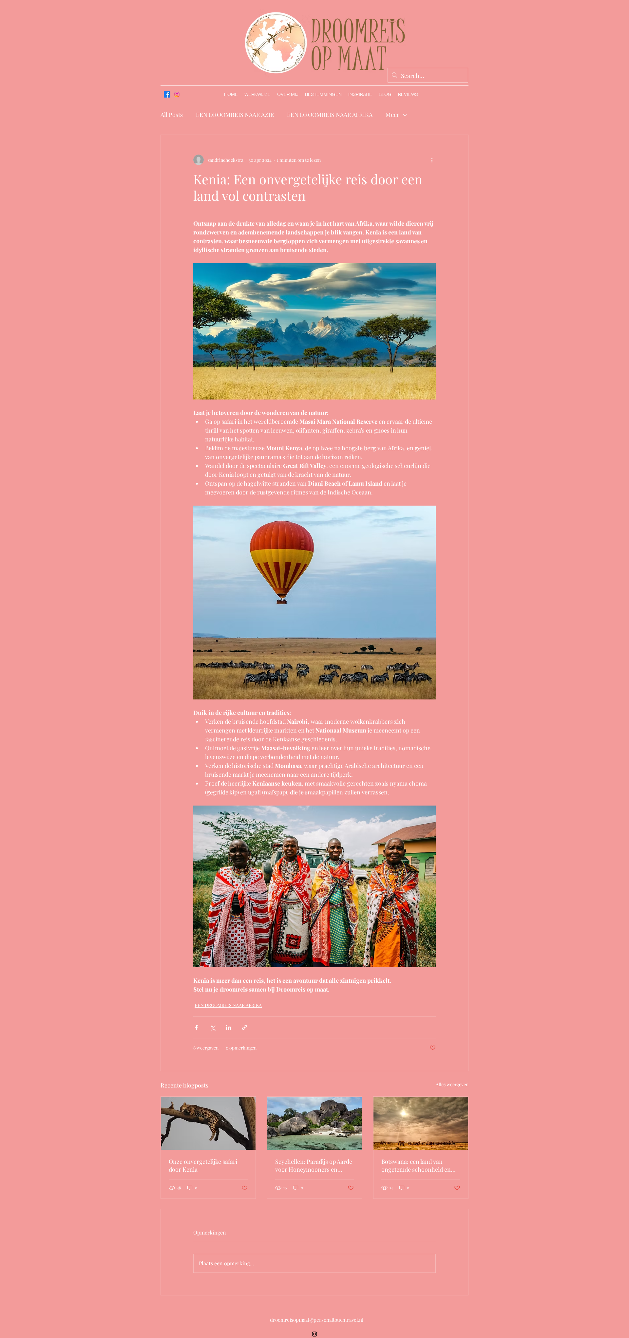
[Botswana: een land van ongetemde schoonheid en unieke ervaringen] (420, 1123)
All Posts (172, 115)
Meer (392, 115)
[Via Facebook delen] (196, 1027)
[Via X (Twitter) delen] (212, 1027)
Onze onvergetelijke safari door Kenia (203, 1165)
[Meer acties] (432, 160)
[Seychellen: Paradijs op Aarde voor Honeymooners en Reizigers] (314, 1123)
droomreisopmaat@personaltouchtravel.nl (316, 1319)
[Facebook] (167, 94)
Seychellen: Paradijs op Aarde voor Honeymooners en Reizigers (313, 1165)
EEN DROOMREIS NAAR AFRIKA (329, 115)
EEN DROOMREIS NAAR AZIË (235, 115)
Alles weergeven (452, 1084)
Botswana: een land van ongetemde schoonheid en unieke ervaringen (416, 1165)
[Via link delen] (244, 1027)
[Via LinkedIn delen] (228, 1027)
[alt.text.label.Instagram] (177, 94)
